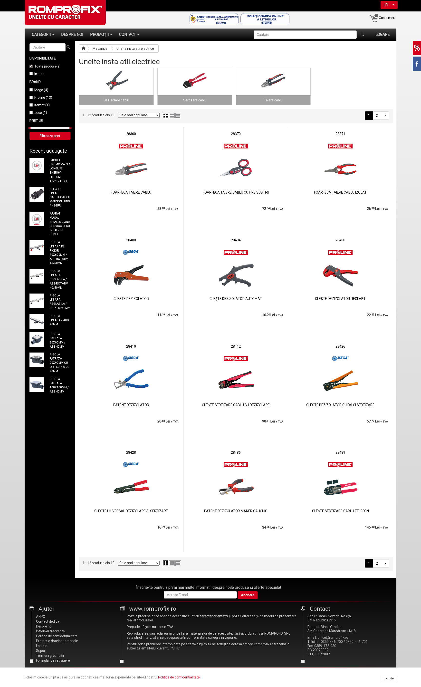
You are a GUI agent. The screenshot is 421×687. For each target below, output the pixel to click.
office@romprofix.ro (258, 644)
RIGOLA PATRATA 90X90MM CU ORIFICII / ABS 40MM (59, 363)
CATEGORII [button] (42, 34)
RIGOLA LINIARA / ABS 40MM (59, 320)
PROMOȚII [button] (100, 34)
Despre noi (44, 626)
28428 (131, 452)
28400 (131, 240)
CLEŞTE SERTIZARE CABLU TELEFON (340, 511)
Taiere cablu (273, 100)
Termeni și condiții (50, 656)
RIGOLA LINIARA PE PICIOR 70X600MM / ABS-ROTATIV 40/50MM (59, 252)
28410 (131, 346)
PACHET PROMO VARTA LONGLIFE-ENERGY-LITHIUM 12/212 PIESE (60, 170)
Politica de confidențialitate (57, 636)
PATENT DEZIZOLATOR (131, 405)
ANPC (40, 616)
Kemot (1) (42, 105)
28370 (236, 134)
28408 (340, 240)
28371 (340, 134)
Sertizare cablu (195, 100)
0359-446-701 (357, 642)
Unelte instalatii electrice (135, 48)
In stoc (39, 74)
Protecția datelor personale (57, 641)
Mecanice (100, 48)
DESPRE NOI (72, 34)
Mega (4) (41, 90)
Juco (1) (40, 113)
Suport (41, 651)
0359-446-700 (332, 642)
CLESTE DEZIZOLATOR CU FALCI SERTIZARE (340, 405)
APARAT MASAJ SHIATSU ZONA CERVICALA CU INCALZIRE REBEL (60, 224)
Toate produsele (46, 66)
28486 (236, 452)
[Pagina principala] (83, 48)
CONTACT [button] (128, 34)
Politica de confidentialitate (179, 677)
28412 (236, 346)
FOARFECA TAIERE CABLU (131, 192)
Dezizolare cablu (116, 100)
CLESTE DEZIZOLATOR (131, 299)
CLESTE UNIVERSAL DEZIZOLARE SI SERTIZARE (131, 511)
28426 (340, 346)
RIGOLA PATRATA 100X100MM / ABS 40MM (59, 385)
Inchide (389, 678)
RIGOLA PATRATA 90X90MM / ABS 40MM (57, 340)
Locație (41, 646)
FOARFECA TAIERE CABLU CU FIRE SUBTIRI (236, 192)
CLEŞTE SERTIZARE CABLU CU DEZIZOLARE (236, 405)
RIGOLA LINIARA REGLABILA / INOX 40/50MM (60, 302)
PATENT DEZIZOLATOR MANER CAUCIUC (235, 511)
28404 (236, 240)
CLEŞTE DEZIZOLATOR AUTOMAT (236, 299)
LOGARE (382, 34)
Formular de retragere (53, 660)
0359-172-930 (325, 646)
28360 (131, 134)
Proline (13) (43, 97)
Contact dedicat (48, 621)
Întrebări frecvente (50, 631)
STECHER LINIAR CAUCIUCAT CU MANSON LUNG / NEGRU (60, 197)
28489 (340, 452)
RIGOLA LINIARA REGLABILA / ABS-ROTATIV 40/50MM (59, 279)
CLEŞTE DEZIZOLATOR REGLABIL (340, 299)
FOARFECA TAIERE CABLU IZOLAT (340, 192)
